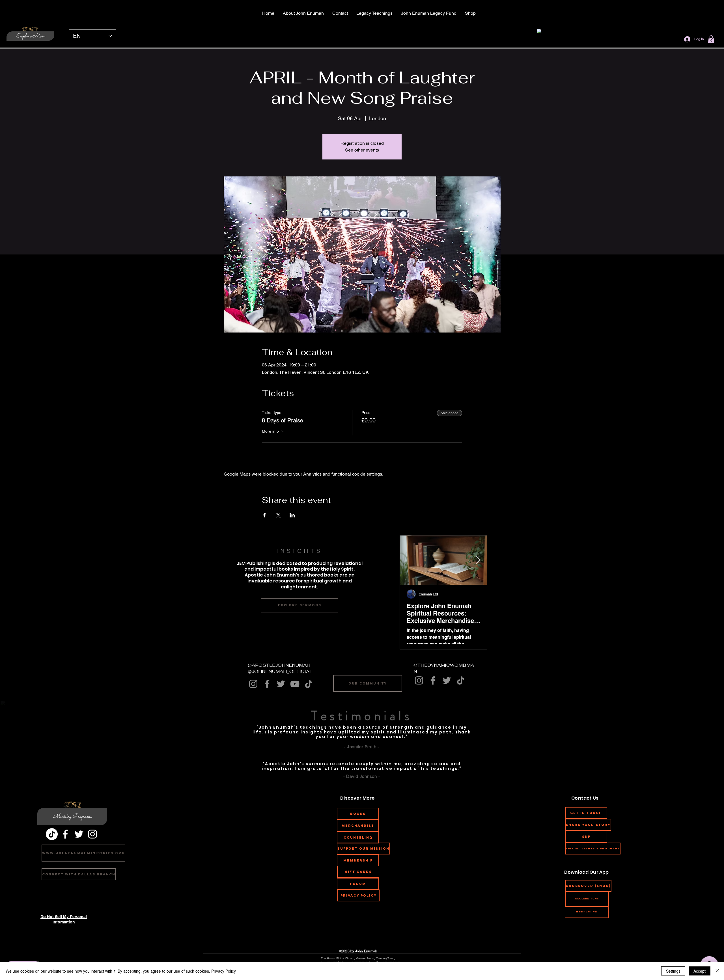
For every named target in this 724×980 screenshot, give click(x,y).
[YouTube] (294, 683)
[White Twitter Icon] (79, 834)
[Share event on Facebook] (264, 515)
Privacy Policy (223, 971)
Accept (699, 971)
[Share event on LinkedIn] (292, 515)
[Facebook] (267, 683)
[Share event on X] (278, 515)
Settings (673, 971)
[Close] (717, 970)
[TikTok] (308, 683)
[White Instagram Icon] (92, 834)
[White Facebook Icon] (65, 834)
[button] (711, 39)
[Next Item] (477, 560)
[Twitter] (280, 683)
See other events (362, 150)
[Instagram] (253, 683)
